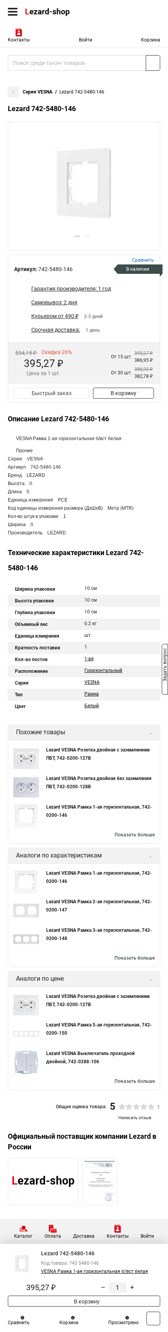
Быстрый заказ (51, 393)
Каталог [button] (23, 1236)
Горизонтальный (103, 670)
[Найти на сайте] (153, 63)
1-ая (89, 659)
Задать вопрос (165, 665)
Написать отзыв (134, 1117)
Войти (85, 40)
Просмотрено (123, 1322)
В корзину (123, 393)
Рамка (91, 694)
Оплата (53, 1236)
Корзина (150, 40)
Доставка (84, 1236)
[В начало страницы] (153, 1318)
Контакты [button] (19, 40)
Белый (91, 705)
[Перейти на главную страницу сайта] (58, 11)
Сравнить (19, 1322)
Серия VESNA (37, 92)
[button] (77, 236)
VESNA (92, 682)
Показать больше (134, 835)
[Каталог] (13, 12)
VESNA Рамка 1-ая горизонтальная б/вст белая (94, 1271)
